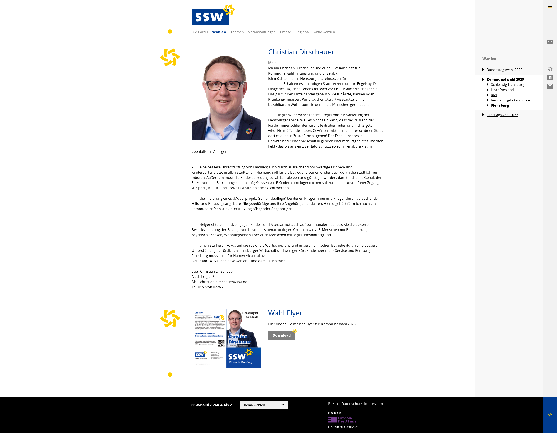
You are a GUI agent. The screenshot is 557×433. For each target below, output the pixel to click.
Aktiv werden (324, 32)
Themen (237, 32)
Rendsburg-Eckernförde (510, 100)
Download (282, 335)
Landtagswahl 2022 (502, 115)
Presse (285, 32)
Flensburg (500, 105)
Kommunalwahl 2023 (505, 79)
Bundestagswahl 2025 (504, 69)
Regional (302, 32)
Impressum (373, 403)
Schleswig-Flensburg (507, 84)
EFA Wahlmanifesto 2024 (343, 426)
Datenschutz (351, 403)
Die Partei (200, 32)
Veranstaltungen (262, 32)
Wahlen (219, 31)
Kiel (494, 95)
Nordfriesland (502, 89)
